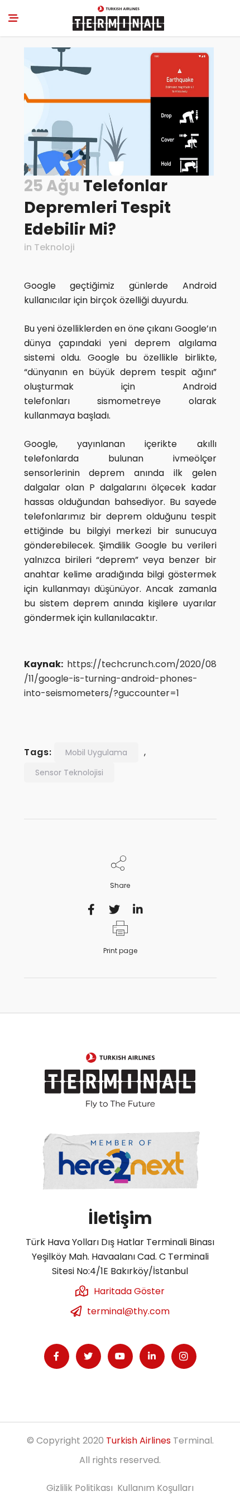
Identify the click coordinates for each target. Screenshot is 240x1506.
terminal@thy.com (128, 1311)
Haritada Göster (129, 1291)
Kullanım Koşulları (155, 1487)
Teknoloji (54, 247)
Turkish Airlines (138, 1440)
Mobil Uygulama (96, 752)
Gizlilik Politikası (79, 1487)
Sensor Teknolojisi (69, 772)
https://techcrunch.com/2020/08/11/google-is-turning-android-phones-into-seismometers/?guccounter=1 (120, 678)
